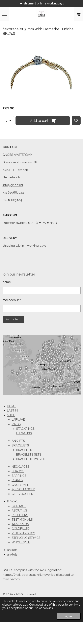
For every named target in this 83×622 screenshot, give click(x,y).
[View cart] (78, 14)
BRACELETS (20, 445)
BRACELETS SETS (28, 454)
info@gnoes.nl (13, 185)
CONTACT (19, 506)
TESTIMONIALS (22, 519)
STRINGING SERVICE (26, 538)
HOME (11, 406)
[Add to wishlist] (76, 120)
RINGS (16, 424)
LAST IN (12, 410)
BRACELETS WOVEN (31, 459)
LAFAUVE (18, 419)
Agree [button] (68, 616)
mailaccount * (12, 300)
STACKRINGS (25, 428)
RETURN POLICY (23, 533)
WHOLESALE (21, 542)
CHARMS (18, 471)
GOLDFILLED (21, 528)
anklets (12, 550)
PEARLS (17, 480)
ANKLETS (18, 441)
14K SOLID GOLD (23, 489)
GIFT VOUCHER (22, 494)
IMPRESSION (20, 524)
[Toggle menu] (4, 14)
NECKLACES (20, 466)
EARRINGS (19, 476)
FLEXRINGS (24, 433)
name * (7, 282)
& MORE (13, 501)
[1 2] (8, 120)
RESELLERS (20, 515)
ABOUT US (19, 510)
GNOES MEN (20, 485)
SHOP (11, 415)
